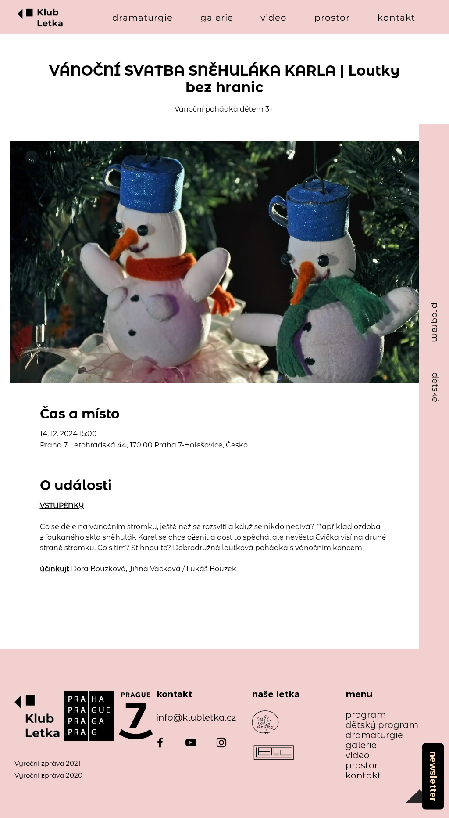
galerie (361, 745)
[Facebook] (160, 742)
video (358, 755)
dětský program (378, 725)
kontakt (363, 776)
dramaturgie (374, 735)
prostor (362, 765)
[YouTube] (190, 742)
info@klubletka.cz (196, 717)
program (366, 715)
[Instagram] (221, 742)
